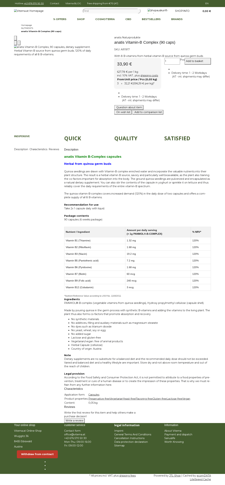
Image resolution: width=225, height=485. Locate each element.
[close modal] (15, 38)
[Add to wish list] (19, 42)
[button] (205, 11)
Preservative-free (99, 398)
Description (21, 149)
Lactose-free (174, 398)
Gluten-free (160, 398)
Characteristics (39, 149)
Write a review (74, 420)
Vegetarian (116, 398)
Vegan (186, 398)
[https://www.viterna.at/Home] (42, 19)
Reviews (54, 149)
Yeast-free (129, 398)
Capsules (93, 394)
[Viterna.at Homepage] (29, 10)
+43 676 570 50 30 (34, 3)
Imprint (118, 430)
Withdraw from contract (37, 454)
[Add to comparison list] (15, 42)
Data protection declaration (131, 441)
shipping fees (127, 475)
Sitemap (119, 445)
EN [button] (207, 3)
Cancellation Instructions (129, 438)
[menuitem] (42, 19)
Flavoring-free (144, 398)
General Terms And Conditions (132, 434)
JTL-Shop (175, 475)
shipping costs (149, 75)
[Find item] (139, 11)
